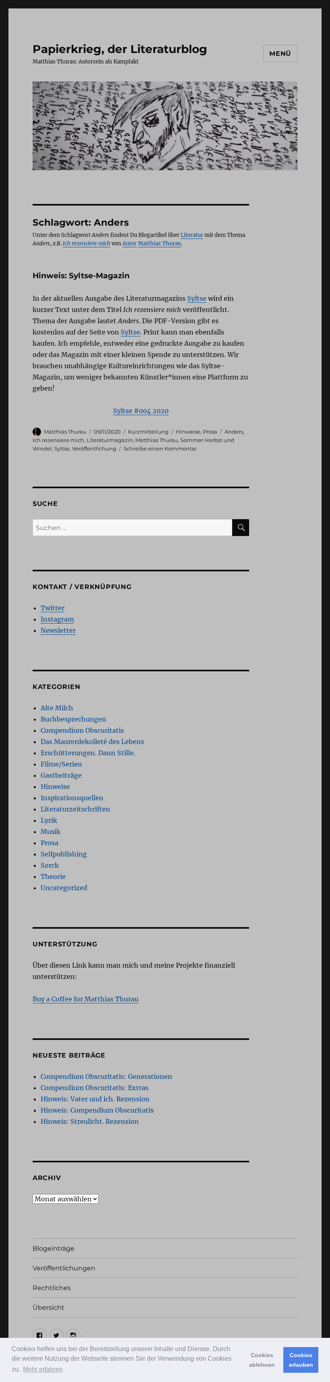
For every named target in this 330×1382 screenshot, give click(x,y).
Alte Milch (57, 708)
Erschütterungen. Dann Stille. (88, 753)
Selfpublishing (64, 854)
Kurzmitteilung (148, 431)
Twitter (52, 608)
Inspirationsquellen (72, 798)
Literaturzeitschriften (75, 809)
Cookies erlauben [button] (301, 1360)
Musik (50, 832)
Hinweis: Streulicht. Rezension (90, 1121)
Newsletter (58, 630)
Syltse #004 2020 (141, 411)
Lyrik (49, 820)
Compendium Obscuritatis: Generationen (106, 1076)
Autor (129, 243)
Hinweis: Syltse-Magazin (81, 275)
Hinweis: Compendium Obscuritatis (97, 1110)
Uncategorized (64, 888)
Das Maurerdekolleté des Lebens (92, 742)
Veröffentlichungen (64, 1268)
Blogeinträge (53, 1248)
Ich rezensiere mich (58, 440)
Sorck (50, 865)
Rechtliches (52, 1288)
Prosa (210, 431)
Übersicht (48, 1307)
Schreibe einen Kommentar (160, 448)
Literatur (192, 235)
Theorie (53, 876)
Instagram (57, 619)
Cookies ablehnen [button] (262, 1360)
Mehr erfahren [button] (43, 1369)
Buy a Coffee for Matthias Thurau (85, 999)
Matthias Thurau (159, 243)
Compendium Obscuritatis (82, 730)
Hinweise (188, 431)
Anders (234, 431)
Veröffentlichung (94, 448)
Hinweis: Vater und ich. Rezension (95, 1099)
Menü (280, 53)
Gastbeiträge (61, 775)
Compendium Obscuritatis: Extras (94, 1088)
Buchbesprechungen (73, 719)
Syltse (196, 298)
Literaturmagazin (110, 440)
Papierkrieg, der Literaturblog (120, 49)
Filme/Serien (61, 764)
